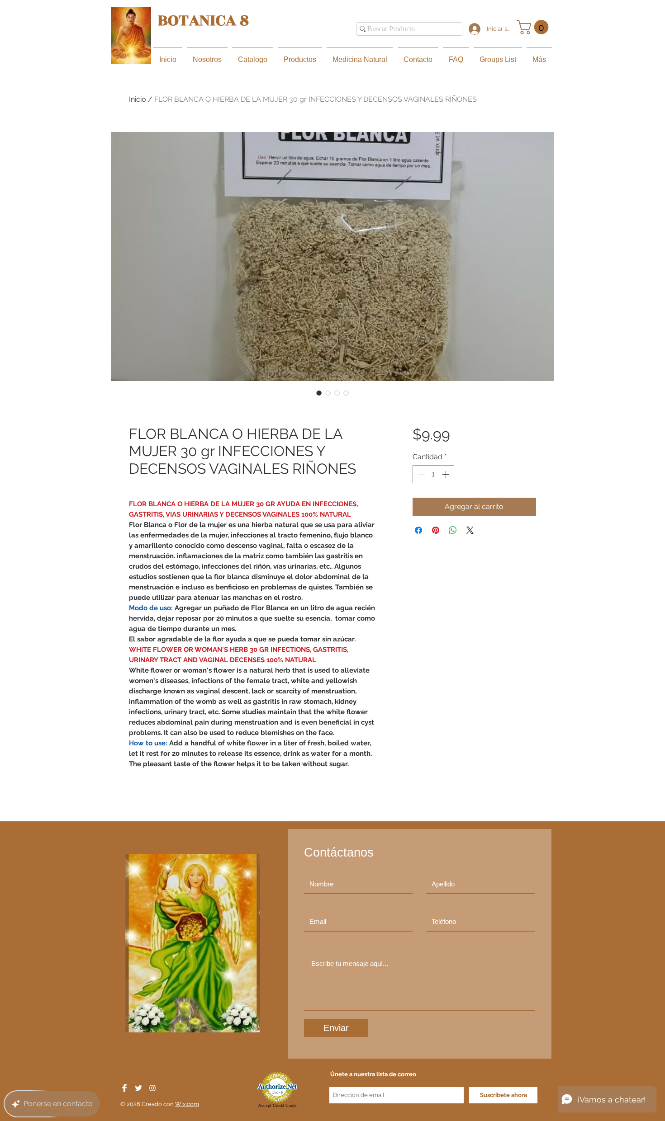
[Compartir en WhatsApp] (452, 530)
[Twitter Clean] (138, 1088)
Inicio (137, 99)
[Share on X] (470, 530)
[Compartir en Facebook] (418, 530)
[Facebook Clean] (124, 1088)
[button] (534, 27)
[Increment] (446, 474)
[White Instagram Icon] (152, 1088)
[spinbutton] (433, 474)
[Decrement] (420, 474)
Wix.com (187, 1104)
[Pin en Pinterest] (435, 530)
